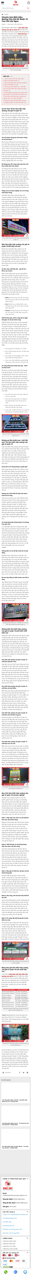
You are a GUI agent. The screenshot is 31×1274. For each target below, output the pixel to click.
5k (5, 1255)
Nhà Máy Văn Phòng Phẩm (11, 1233)
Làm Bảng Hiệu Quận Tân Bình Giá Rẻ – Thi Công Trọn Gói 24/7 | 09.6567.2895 (15, 1147)
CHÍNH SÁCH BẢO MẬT (9, 1243)
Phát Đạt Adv (22, 34)
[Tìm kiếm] (28, 8)
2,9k (12, 1255)
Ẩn (11, 76)
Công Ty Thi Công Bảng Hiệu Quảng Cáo (15, 1214)
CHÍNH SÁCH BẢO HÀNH (9, 1241)
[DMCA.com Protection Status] (8, 1267)
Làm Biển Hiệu (7, 1222)
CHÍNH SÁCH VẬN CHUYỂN (10, 1249)
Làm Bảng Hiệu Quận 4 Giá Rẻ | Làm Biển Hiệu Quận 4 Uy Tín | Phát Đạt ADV (14, 1100)
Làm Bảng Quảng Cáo (10, 1218)
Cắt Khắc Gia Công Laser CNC (12, 1229)
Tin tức (6, 14)
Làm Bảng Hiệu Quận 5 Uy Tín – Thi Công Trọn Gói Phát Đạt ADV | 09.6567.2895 (15, 1124)
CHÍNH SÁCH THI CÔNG (9, 1246)
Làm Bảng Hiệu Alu (8, 1225)
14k (18, 1255)
